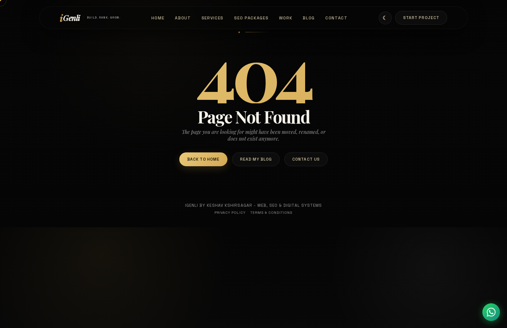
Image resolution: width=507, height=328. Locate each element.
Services (213, 18)
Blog (309, 18)
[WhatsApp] (491, 312)
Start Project (421, 17)
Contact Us (306, 159)
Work (285, 18)
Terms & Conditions (271, 212)
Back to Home (203, 159)
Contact (336, 18)
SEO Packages (251, 18)
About (183, 18)
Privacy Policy (230, 212)
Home (157, 18)
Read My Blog (256, 159)
